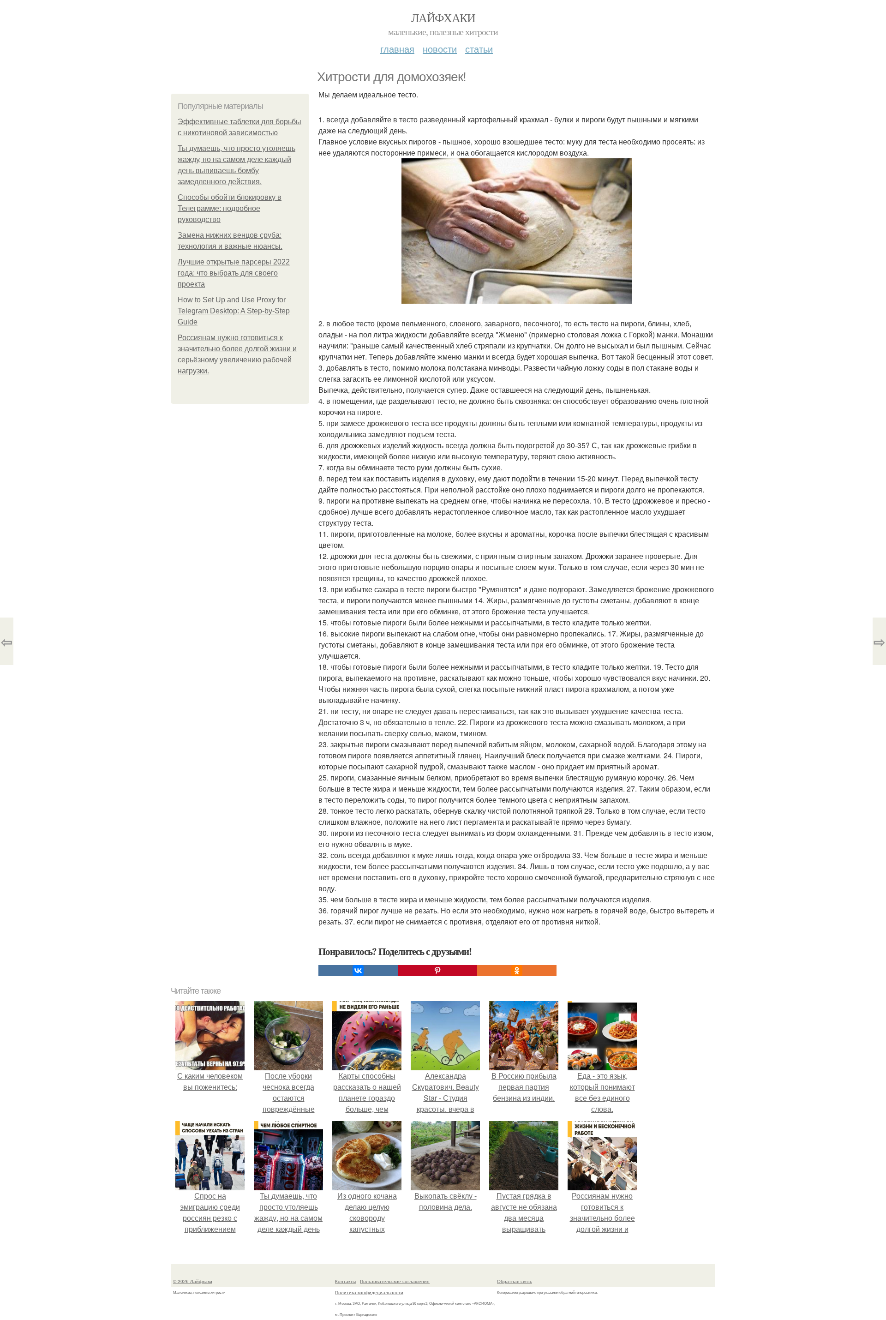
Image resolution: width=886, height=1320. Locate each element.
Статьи (479, 48)
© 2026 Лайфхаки (192, 1281)
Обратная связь (514, 1281)
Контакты (345, 1281)
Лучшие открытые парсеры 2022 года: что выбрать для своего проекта (234, 273)
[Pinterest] (437, 970)
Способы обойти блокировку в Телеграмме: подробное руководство (229, 208)
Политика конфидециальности (369, 1292)
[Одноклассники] (517, 970)
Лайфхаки (443, 17)
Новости (440, 48)
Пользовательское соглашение (395, 1281)
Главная (397, 48)
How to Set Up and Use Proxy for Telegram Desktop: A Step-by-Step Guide (234, 311)
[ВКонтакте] (358, 970)
